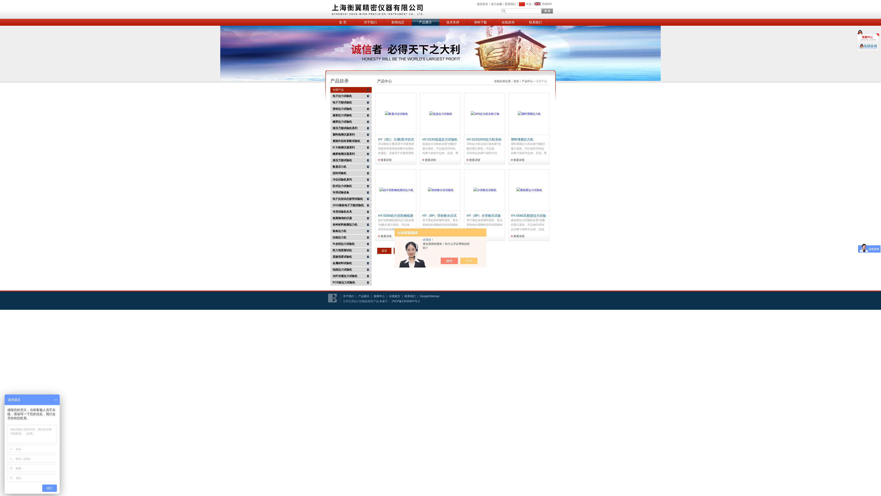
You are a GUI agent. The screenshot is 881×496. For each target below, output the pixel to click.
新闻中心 (379, 296)
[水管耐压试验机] (485, 190)
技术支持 (452, 22)
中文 (529, 4)
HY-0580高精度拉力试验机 (528, 216)
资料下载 (480, 22)
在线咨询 (508, 22)
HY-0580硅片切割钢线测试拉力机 (395, 216)
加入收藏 (496, 4)
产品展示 (425, 22)
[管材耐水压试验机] (440, 190)
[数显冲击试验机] (396, 114)
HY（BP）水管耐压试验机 (484, 216)
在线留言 (394, 296)
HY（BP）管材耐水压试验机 (439, 216)
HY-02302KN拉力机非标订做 (484, 140)
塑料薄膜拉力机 (522, 139)
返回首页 (482, 4)
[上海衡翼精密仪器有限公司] (394, 9)
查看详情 (386, 160)
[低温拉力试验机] (440, 114)
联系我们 (510, 4)
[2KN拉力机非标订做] (485, 114)
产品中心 (527, 81)
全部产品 (338, 89)
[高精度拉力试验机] (529, 190)
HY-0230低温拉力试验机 (439, 139)
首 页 (342, 22)
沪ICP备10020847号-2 (406, 301)
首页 (516, 81)
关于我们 (370, 22)
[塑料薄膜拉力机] (529, 114)
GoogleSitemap (429, 296)
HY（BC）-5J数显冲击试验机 (396, 140)
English (547, 4)
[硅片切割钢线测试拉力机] (396, 190)
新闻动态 (397, 22)
